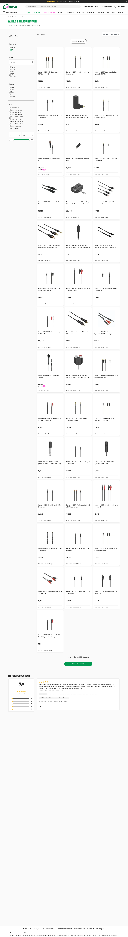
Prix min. (12, 133)
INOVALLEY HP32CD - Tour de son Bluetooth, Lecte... (54, 697)
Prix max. (25, 133)
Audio (9, 17)
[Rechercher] (78, 6)
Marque (12, 60)
